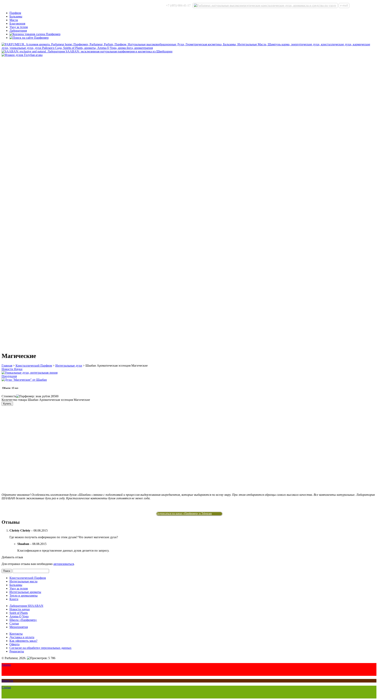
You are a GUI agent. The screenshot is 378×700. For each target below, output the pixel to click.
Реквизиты (16, 651)
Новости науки (19, 609)
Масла (13, 20)
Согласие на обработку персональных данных (40, 647)
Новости (7, 680)
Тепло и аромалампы (23, 595)
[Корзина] (34, 34)
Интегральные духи (68, 365)
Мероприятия (18, 627)
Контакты (16, 633)
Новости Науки (12, 369)
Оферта (14, 644)
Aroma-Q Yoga (19, 616)
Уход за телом (18, 27)
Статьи (14, 623)
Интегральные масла (23, 581)
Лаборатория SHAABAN (26, 605)
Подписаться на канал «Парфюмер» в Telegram (184, 513)
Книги (13, 599)
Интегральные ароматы (25, 592)
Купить (7, 403)
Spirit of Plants (18, 612)
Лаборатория (18, 30)
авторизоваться (63, 564)
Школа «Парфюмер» (23, 620)
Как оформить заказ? (23, 640)
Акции (6, 664)
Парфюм (15, 13)
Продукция (9, 376)
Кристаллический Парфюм (34, 365)
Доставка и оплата (21, 637)
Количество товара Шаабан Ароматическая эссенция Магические (46, 399)
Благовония (17, 23)
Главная (7, 365)
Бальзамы (15, 16)
